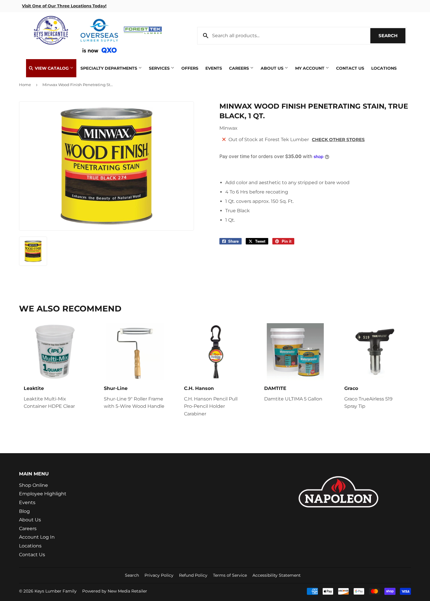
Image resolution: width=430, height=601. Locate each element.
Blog (24, 511)
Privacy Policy (159, 575)
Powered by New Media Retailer (114, 591)
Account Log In (37, 537)
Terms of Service (230, 575)
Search (392, 35)
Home (25, 84)
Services (160, 68)
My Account (310, 68)
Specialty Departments (109, 68)
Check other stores (338, 139)
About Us (273, 68)
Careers (239, 68)
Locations (384, 68)
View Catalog (52, 68)
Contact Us (350, 68)
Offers (189, 68)
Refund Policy (193, 575)
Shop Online (33, 485)
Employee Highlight (42, 493)
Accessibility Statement (276, 575)
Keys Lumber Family (56, 591)
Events (213, 68)
